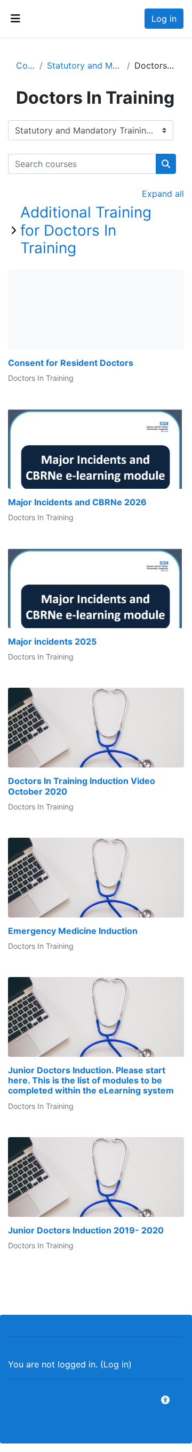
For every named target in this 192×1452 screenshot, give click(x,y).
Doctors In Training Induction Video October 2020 (81, 786)
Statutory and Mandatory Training (85, 65)
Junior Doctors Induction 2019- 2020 (86, 1230)
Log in (164, 18)
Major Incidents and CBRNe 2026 (77, 502)
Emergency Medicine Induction (73, 931)
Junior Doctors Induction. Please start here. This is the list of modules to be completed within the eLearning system (91, 1080)
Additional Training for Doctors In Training (85, 230)
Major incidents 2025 (52, 642)
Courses (25, 65)
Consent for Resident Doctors (70, 363)
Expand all (163, 193)
